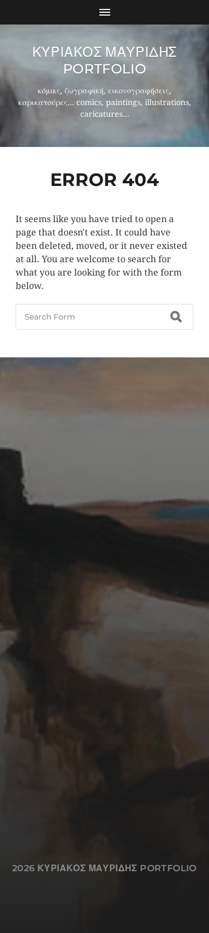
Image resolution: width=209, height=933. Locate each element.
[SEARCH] (176, 317)
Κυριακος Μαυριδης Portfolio (104, 60)
